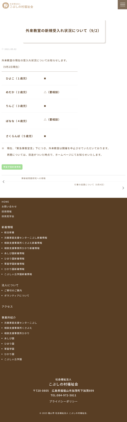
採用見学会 (8, 216)
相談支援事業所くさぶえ (18, 328)
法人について (10, 285)
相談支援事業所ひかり (17, 333)
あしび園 (9, 338)
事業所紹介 (9, 317)
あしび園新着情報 (14, 253)
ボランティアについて (16, 295)
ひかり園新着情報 (14, 269)
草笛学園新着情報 (12, 166)
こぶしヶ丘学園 (13, 359)
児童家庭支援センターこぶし (20, 323)
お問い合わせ (9, 206)
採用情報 (7, 211)
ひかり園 (9, 354)
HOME (5, 201)
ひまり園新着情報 (14, 258)
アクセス (7, 306)
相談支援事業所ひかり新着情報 (22, 248)
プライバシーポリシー (63, 401)
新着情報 (7, 227)
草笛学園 (9, 349)
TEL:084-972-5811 (63, 395)
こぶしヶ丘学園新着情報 (18, 274)
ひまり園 (9, 343)
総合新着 (9, 232)
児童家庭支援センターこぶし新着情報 (25, 237)
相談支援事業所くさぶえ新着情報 (23, 243)
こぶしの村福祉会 (63, 382)
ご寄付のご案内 (13, 290)
